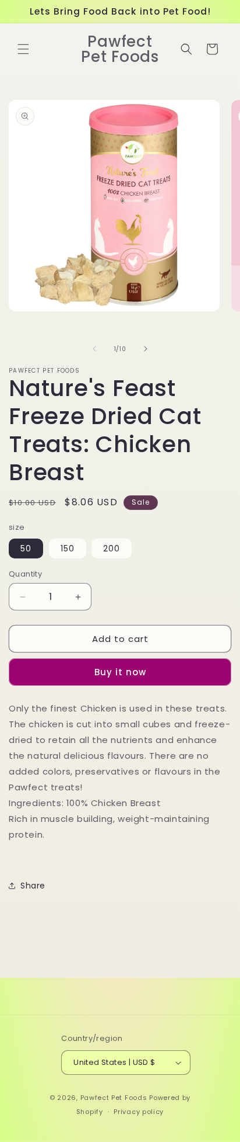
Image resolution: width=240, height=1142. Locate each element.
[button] (23, 49)
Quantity (25, 573)
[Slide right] (145, 349)
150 (68, 548)
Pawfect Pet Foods (113, 1097)
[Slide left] (94, 349)
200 (111, 548)
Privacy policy (139, 1111)
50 (25, 548)
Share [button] (32, 885)
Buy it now (120, 672)
